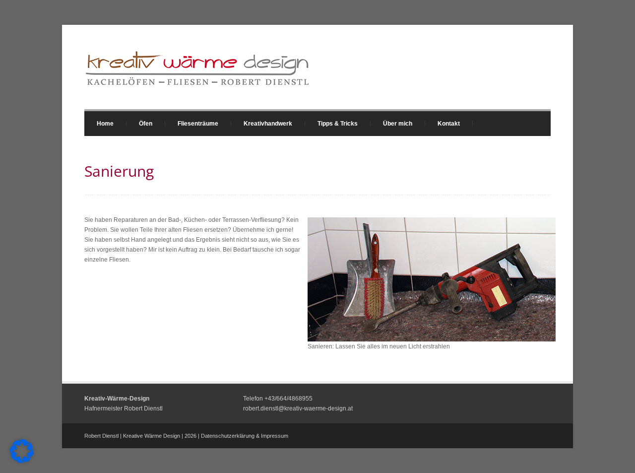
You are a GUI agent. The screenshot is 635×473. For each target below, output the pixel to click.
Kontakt (449, 124)
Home (105, 124)
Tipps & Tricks (331, 124)
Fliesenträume (191, 124)
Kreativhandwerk (261, 124)
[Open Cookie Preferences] (22, 461)
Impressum (274, 436)
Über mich (397, 124)
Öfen (139, 124)
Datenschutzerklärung (227, 436)
